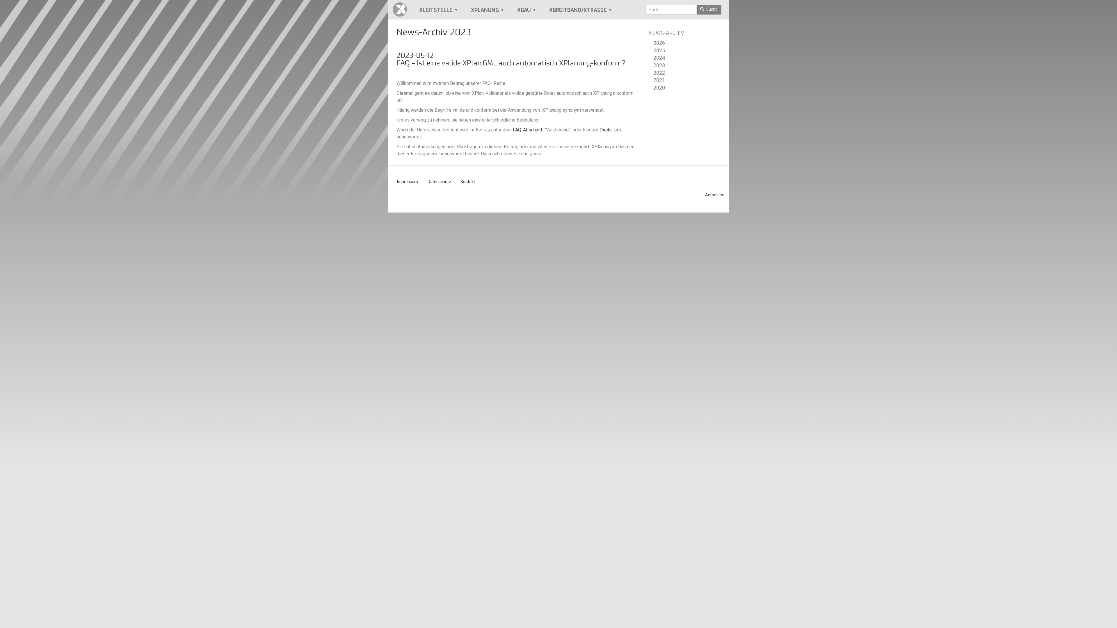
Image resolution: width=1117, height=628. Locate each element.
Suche (711, 9)
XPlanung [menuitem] (481, 12)
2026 (659, 43)
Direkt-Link (611, 130)
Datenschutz (439, 181)
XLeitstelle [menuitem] (432, 12)
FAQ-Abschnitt (527, 130)
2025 (659, 50)
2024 (659, 58)
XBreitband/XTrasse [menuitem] (574, 12)
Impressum (407, 181)
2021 (659, 80)
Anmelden (714, 194)
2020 (659, 88)
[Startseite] (402, 9)
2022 (659, 73)
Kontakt (468, 181)
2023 (659, 65)
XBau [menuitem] (520, 12)
